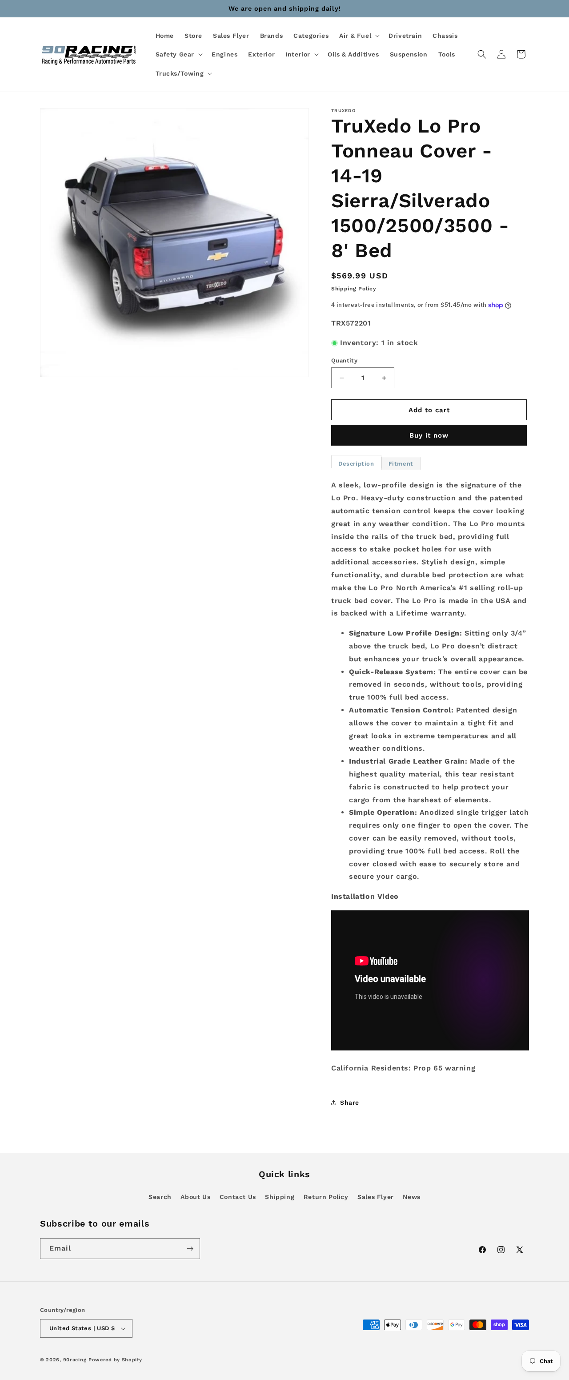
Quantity (344, 360)
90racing (75, 1360)
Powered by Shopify (115, 1360)
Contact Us (238, 1196)
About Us (195, 1196)
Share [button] (349, 1102)
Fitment (401, 463)
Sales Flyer (375, 1196)
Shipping (279, 1196)
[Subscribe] (190, 1248)
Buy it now (429, 435)
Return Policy (326, 1196)
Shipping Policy (354, 289)
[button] (358, 35)
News (411, 1196)
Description (356, 463)
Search (160, 1196)
